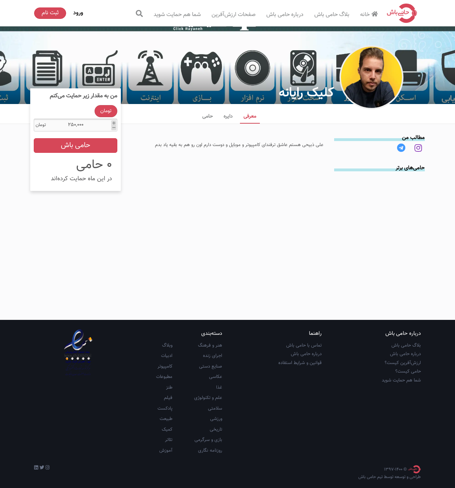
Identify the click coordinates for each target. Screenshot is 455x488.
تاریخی (216, 429)
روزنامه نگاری (210, 450)
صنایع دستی (210, 366)
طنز (169, 387)
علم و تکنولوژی (208, 397)
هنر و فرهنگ (210, 345)
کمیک (167, 429)
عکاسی (215, 376)
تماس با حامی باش (304, 345)
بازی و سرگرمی (208, 439)
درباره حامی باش (285, 14)
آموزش (165, 450)
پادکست (164, 408)
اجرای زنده (212, 355)
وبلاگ (167, 345)
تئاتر (168, 439)
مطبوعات (164, 376)
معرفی (249, 116)
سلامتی (215, 408)
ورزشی (216, 418)
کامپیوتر (164, 366)
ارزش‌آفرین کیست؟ (403, 363)
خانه (365, 14)
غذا (219, 387)
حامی (207, 116)
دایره (228, 116)
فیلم (168, 397)
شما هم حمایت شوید (177, 14)
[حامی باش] (402, 13)
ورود (78, 13)
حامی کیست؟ (408, 371)
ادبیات (166, 355)
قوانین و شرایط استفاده (300, 363)
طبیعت (166, 418)
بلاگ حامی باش (331, 14)
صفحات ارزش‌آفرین (234, 14)
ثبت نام (50, 13)
